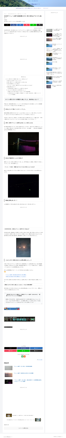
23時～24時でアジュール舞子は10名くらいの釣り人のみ (17, 82)
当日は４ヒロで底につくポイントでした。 (14, 80)
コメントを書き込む (23, 428)
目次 (22, 76)
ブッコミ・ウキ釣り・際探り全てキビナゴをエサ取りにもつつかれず (20, 85)
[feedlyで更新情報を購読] (22, 356)
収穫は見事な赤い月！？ (11, 86)
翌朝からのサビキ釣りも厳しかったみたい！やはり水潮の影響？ (19, 91)
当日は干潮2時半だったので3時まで (13, 83)
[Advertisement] (23, 48)
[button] (40, 25)
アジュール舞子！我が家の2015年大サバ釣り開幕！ (16, 274)
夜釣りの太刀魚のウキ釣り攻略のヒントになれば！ (16, 276)
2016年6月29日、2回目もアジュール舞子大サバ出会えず (18, 88)
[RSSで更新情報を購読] (25, 356)
